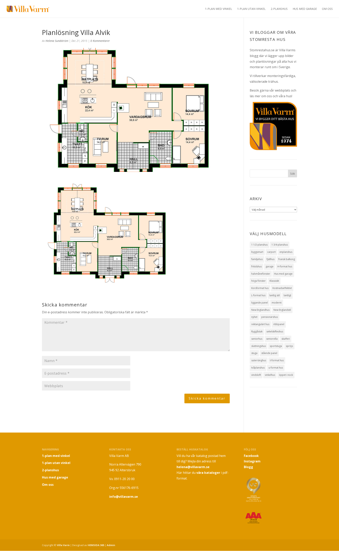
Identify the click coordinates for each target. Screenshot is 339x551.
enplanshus (286, 252)
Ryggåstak (256, 331)
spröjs (289, 346)
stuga (254, 353)
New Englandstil (282, 310)
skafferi (286, 338)
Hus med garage (305, 9)
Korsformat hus (260, 288)
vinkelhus (270, 375)
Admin (111, 545)
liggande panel (259, 302)
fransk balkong (286, 259)
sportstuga (276, 346)
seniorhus (256, 338)
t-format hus (277, 360)
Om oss (327, 9)
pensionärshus (269, 317)
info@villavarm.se (123, 496)
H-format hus (284, 266)
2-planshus (279, 9)
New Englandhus (260, 310)
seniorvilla (272, 338)
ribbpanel (278, 324)
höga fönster (258, 280)
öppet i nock (286, 375)
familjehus (257, 259)
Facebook (251, 456)
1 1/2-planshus (259, 244)
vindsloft (256, 375)
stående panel (269, 353)
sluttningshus (258, 346)
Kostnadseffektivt (282, 288)
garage (269, 266)
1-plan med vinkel (218, 9)
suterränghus (258, 360)
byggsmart (257, 252)
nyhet (254, 317)
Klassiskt (274, 280)
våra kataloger (208, 472)
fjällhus (270, 259)
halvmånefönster (260, 273)
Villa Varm (63, 545)
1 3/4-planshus (280, 244)
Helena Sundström (57, 41)
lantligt (287, 295)
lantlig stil (274, 295)
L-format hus (258, 295)
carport (271, 252)
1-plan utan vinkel (251, 9)
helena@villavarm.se (193, 467)
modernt (277, 302)
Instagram (252, 461)
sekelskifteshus (274, 331)
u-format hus (276, 367)
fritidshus (256, 266)
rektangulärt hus (260, 324)
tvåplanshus (258, 367)
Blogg (248, 467)
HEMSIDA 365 (96, 545)
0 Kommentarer (100, 41)
